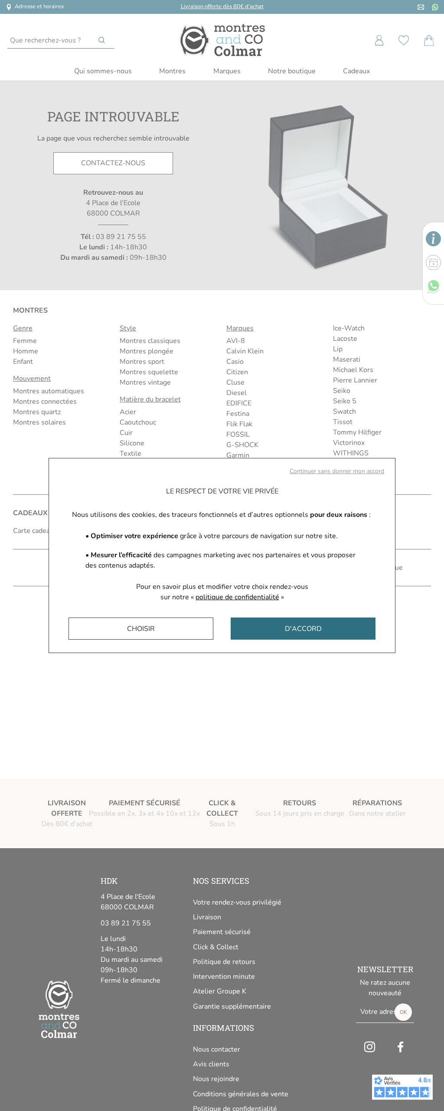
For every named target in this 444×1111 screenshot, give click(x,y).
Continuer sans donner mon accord (337, 471)
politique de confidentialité (237, 597)
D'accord (303, 629)
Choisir (141, 629)
